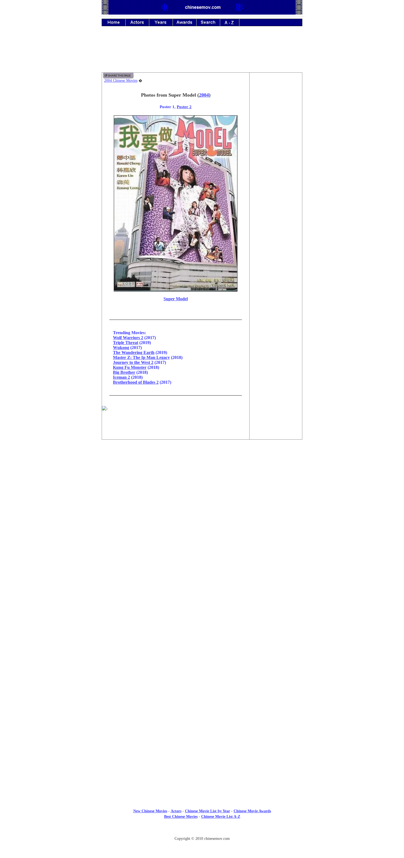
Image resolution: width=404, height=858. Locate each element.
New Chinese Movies (150, 811)
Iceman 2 (121, 377)
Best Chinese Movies (181, 817)
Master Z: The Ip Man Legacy (141, 357)
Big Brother (124, 372)
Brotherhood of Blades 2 (136, 382)
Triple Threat (125, 342)
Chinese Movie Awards (252, 811)
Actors (176, 811)
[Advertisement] (202, 53)
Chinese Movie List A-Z (220, 817)
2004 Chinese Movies (120, 80)
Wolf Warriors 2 (128, 337)
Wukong (121, 347)
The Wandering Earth (133, 352)
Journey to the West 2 (133, 362)
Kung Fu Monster (129, 367)
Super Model (176, 298)
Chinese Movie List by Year (207, 811)
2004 (204, 95)
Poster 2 (184, 106)
